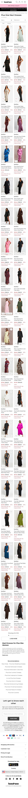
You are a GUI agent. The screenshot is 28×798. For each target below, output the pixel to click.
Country (13, 768)
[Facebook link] (13, 779)
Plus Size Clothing (20, 12)
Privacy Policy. (18, 730)
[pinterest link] (10, 779)
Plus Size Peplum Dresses (13, 689)
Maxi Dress (5, 664)
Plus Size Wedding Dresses (17, 664)
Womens (7, 12)
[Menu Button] (2, 2)
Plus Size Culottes (13, 692)
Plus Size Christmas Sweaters (13, 687)
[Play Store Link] (13, 764)
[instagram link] (6, 779)
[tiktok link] (21, 779)
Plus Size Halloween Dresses (13, 666)
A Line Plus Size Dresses (13, 678)
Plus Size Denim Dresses (13, 681)
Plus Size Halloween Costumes (13, 669)
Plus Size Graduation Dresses (13, 675)
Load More (13, 638)
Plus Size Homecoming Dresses (13, 684)
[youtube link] (17, 779)
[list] (13, 5)
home (2, 12)
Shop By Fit (12, 12)
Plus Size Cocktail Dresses (13, 672)
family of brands (14, 725)
